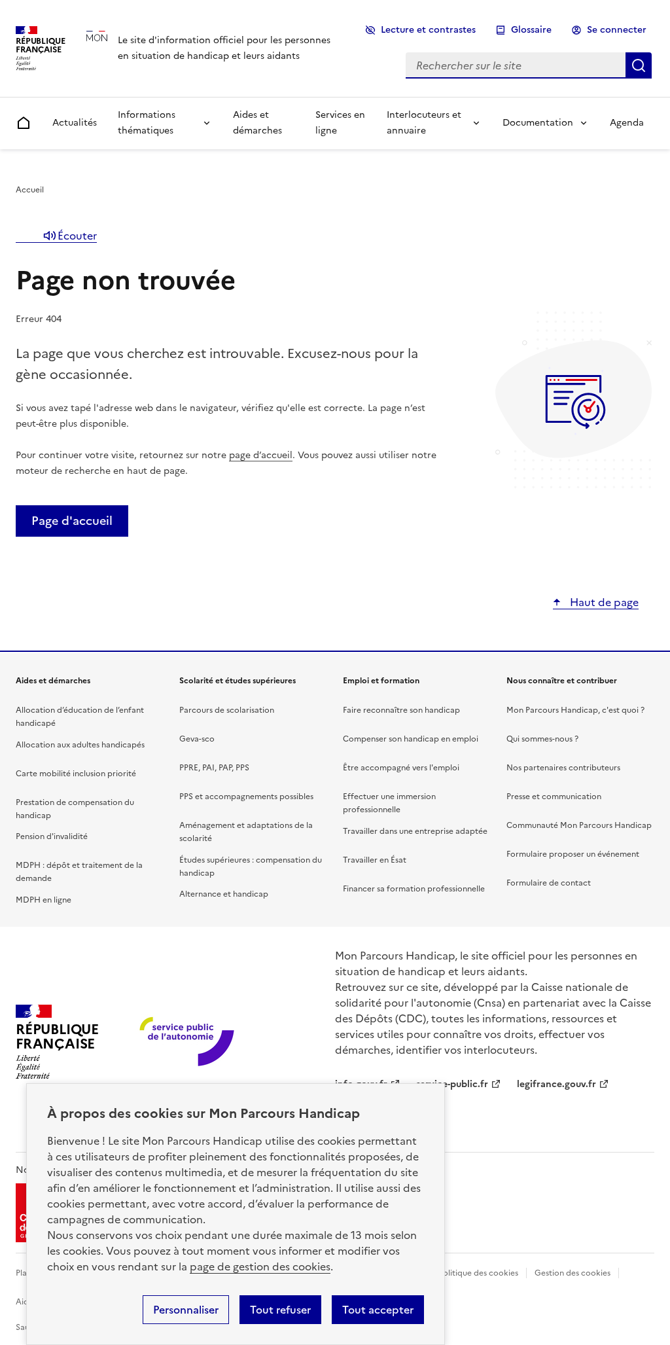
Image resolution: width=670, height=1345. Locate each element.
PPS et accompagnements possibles (246, 796)
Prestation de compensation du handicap (75, 809)
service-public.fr (452, 1084)
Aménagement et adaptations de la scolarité (246, 831)
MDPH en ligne (43, 900)
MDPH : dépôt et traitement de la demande (79, 871)
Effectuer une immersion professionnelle (389, 803)
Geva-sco (197, 739)
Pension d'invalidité (52, 836)
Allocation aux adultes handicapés (80, 745)
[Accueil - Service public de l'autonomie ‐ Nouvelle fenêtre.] (188, 1042)
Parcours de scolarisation (226, 710)
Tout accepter (378, 1310)
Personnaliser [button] (186, 1310)
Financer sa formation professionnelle (414, 889)
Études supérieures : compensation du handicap (250, 866)
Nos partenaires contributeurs (563, 768)
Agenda (627, 123)
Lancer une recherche (639, 65)
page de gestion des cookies (260, 1266)
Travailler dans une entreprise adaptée (415, 831)
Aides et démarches (257, 122)
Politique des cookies (478, 1273)
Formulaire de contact (548, 883)
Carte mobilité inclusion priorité (76, 774)
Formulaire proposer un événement (572, 854)
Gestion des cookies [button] (572, 1273)
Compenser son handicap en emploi (410, 739)
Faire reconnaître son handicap (401, 710)
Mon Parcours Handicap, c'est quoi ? (575, 710)
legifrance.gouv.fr (556, 1084)
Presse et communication (553, 796)
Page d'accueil (72, 520)
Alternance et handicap (223, 894)
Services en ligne (340, 122)
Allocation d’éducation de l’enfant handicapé (80, 716)
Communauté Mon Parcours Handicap (579, 825)
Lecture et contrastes (428, 30)
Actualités (74, 123)
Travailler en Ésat (374, 860)
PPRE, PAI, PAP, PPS (214, 768)
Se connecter (616, 30)
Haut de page (603, 602)
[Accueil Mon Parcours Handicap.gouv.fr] (123, 48)
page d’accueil (260, 455)
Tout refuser (280, 1310)
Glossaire (531, 30)
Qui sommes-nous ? (542, 739)
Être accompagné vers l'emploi (401, 768)
